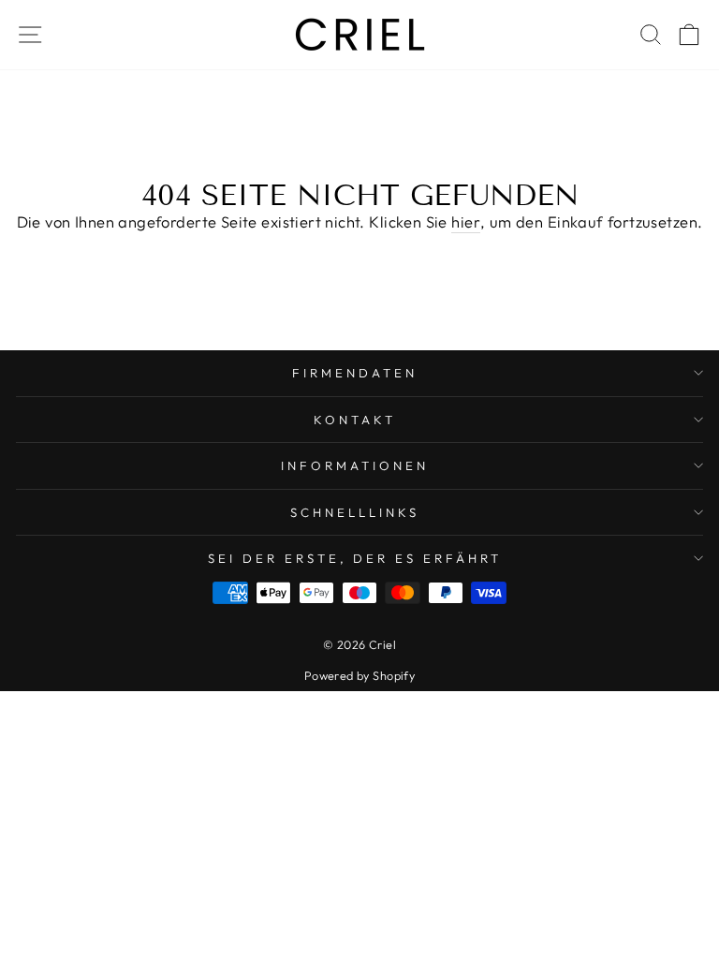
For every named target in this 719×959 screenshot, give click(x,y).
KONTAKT (355, 419)
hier (465, 221)
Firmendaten (355, 372)
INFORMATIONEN (355, 465)
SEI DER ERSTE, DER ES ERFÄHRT (355, 558)
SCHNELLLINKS (354, 512)
